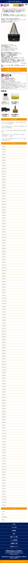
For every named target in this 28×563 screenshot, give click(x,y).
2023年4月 (4, 254)
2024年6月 (4, 215)
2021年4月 (4, 320)
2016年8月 (4, 474)
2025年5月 (4, 185)
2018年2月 (4, 425)
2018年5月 (4, 416)
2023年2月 (4, 259)
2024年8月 (4, 209)
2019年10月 (4, 369)
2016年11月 (4, 466)
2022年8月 (4, 276)
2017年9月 (4, 439)
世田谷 (9, 10)
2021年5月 (4, 317)
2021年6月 (4, 314)
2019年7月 (4, 378)
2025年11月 (4, 168)
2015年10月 (4, 502)
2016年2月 (4, 491)
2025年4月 (4, 187)
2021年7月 (4, 312)
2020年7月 (4, 345)
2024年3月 (4, 223)
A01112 (10, 8)
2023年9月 (4, 240)
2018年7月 (4, 411)
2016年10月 (4, 469)
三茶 (3, 10)
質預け (3, 519)
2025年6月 (4, 182)
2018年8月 (4, 408)
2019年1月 (4, 394)
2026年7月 (4, 146)
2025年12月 (4, 165)
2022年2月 (4, 292)
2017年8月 (4, 441)
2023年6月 (4, 248)
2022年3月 (4, 289)
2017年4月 (4, 452)
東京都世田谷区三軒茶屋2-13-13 (10, 79)
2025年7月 (4, 179)
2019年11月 (4, 367)
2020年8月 (4, 342)
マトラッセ (23, 9)
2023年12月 (4, 232)
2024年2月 (4, 226)
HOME (3, 8)
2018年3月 (4, 422)
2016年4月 (4, 485)
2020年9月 (4, 339)
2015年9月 (4, 505)
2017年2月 (4, 458)
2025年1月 (4, 196)
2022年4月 (4, 287)
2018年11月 (4, 400)
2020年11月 (4, 334)
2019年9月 (4, 372)
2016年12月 (4, 463)
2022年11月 (4, 267)
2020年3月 (4, 356)
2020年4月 (4, 353)
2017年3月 (4, 455)
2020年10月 (4, 336)
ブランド (18, 9)
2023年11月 (4, 234)
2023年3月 (4, 256)
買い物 (17, 10)
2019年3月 (4, 389)
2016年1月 (4, 494)
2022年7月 (4, 278)
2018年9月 (4, 405)
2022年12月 (4, 265)
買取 (20, 10)
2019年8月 (4, 375)
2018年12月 (4, 397)
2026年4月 (4, 154)
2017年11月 (4, 433)
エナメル (18, 8)
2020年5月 (4, 350)
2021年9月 (4, 306)
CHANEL (14, 8)
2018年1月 (4, 427)
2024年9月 (4, 207)
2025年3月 (4, 190)
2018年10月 (4, 403)
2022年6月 (4, 281)
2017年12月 (4, 430)
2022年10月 (4, 270)
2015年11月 (4, 499)
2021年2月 (4, 325)
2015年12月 (4, 496)
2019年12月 (4, 364)
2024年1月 (4, 229)
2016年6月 (4, 480)
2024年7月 (4, 212)
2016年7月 (4, 477)
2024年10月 (4, 204)
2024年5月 (4, 218)
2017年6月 (4, 447)
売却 (12, 10)
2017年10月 (4, 436)
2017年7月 (4, 444)
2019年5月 (4, 383)
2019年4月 (4, 386)
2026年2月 (4, 160)
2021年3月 (4, 323)
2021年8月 (4, 309)
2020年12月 (4, 331)
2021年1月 (4, 328)
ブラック (15, 9)
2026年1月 (4, 163)
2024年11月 (4, 201)
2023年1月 (4, 262)
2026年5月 (4, 152)
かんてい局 (22, 8)
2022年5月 (4, 284)
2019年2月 (4, 392)
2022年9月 (4, 273)
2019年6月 (4, 381)
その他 (3, 511)
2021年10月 (4, 303)
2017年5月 (4, 450)
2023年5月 (4, 251)
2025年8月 (4, 176)
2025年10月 (4, 171)
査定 (14, 10)
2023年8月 (4, 243)
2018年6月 (4, 414)
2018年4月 (4, 419)
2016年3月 (4, 488)
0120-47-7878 (14, 70)
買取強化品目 (4, 517)
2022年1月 (4, 295)
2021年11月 (4, 301)
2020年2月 (4, 358)
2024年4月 (4, 220)
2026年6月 (4, 149)
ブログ (6, 8)
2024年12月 (4, 198)
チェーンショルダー (9, 9)
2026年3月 (4, 157)
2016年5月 (4, 483)
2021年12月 (4, 298)
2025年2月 (4, 193)
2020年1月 (4, 361)
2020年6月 (4, 347)
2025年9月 (4, 174)
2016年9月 (4, 472)
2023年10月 (4, 237)
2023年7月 (4, 245)
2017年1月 (4, 461)
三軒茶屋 (6, 10)
